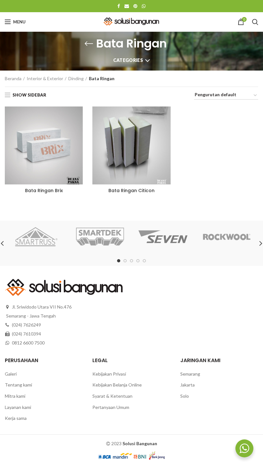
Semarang (190, 374)
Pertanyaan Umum (110, 407)
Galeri (11, 374)
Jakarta (187, 384)
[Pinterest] (135, 6)
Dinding (76, 78)
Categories (128, 60)
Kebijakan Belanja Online (117, 384)
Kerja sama (16, 418)
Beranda (13, 78)
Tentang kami (18, 384)
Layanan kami (18, 407)
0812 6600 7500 (28, 342)
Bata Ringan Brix (44, 190)
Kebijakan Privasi (109, 374)
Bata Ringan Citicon (131, 190)
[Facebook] (118, 6)
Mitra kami (15, 396)
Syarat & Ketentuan (112, 396)
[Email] (126, 6)
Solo (184, 396)
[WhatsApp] (144, 6)
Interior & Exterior (45, 78)
